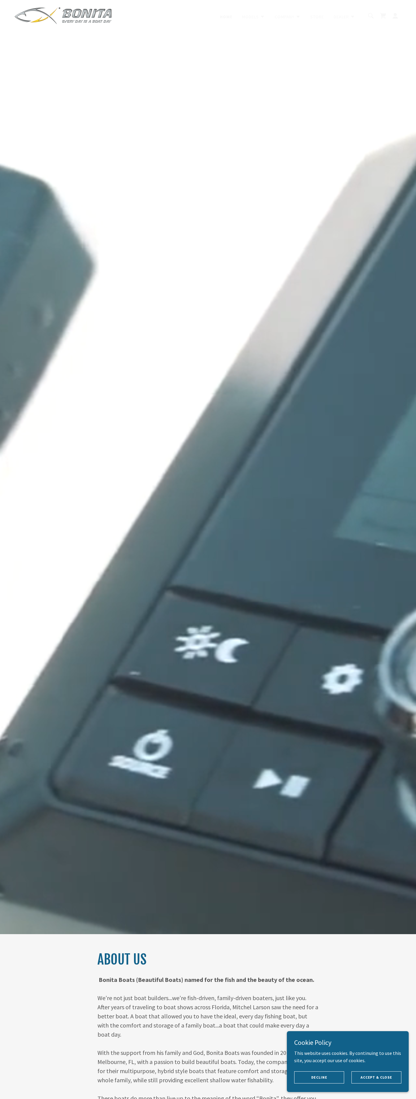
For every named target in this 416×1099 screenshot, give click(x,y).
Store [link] (317, 16)
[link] (63, 15)
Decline (319, 1077)
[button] (253, 16)
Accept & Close (376, 1077)
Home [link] (226, 16)
